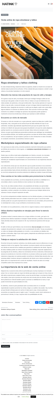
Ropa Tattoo (27, 374)
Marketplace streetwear (7, 302)
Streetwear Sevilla (27, 390)
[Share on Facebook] (36, 302)
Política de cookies (27, 367)
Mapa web (27, 368)
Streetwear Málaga (27, 384)
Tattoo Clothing (26, 302)
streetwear (17, 302)
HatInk (24, 355)
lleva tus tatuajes (36, 227)
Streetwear (5, 14)
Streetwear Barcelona (27, 379)
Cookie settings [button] (25, 396)
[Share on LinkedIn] (44, 302)
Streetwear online (27, 389)
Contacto (27, 358)
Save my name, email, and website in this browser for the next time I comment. (20, 342)
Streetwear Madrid (27, 382)
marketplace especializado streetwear (37, 149)
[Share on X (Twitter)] (40, 302)
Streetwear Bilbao (27, 380)
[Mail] (51, 302)
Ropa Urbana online (27, 375)
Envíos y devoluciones (27, 363)
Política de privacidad (27, 360)
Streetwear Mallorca (27, 385)
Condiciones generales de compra (27, 365)
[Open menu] (48, 3)
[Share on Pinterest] (47, 302)
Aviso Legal (27, 362)
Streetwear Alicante (27, 377)
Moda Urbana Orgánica (27, 372)
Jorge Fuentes (5, 24)
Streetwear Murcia (27, 387)
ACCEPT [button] (33, 396)
